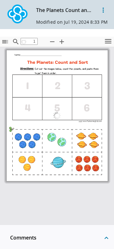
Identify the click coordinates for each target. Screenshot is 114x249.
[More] (103, 10)
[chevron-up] (106, 238)
